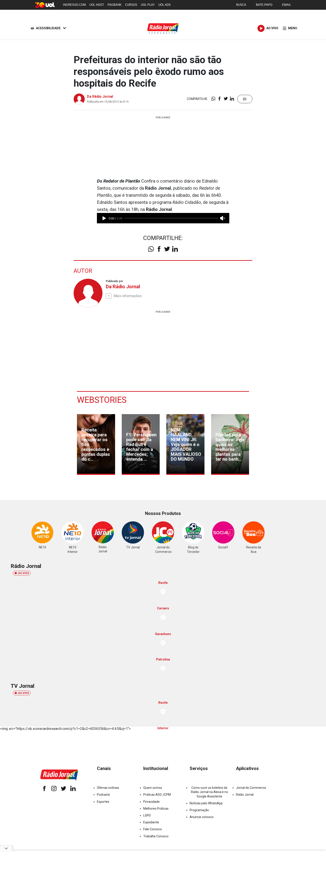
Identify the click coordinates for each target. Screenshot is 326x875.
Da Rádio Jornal (100, 96)
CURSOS (131, 4)
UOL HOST (96, 4)
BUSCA (241, 4)
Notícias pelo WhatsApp (206, 803)
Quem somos (152, 787)
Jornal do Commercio (251, 787)
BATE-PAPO (264, 4)
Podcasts (103, 794)
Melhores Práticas (156, 808)
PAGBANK (115, 4)
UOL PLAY (148, 4)
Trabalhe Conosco (156, 836)
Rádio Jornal (244, 794)
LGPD (147, 815)
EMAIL (286, 4)
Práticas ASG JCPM (157, 794)
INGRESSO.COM (74, 4)
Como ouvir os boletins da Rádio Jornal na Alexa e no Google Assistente (209, 792)
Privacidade (151, 801)
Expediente (151, 822)
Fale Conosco (152, 829)
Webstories (102, 400)
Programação (199, 810)
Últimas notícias (108, 787)
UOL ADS (164, 4)
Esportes (103, 801)
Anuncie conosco (202, 817)
